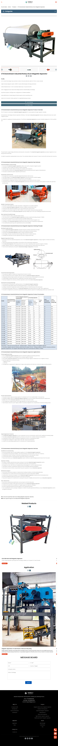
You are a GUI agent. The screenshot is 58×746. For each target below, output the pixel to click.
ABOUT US (15, 704)
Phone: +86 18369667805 (29, 698)
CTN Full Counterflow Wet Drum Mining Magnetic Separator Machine (17, 496)
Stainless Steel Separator (42, 708)
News (15, 725)
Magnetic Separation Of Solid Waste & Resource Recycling (16, 648)
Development (14, 708)
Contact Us (14, 732)
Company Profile (14, 707)
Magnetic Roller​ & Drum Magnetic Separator (42, 707)
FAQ (42, 726)
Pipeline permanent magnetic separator (43, 718)
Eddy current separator (42, 714)
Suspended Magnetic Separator (42, 710)
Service (42, 720)
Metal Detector (43, 712)
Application (14, 720)
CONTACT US (14, 729)
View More (4, 563)
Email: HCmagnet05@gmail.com (29, 701)
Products (14, 7)
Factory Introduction (15, 710)
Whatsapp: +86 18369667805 (29, 700)
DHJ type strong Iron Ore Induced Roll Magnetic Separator (15, 498)
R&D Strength (42, 723)
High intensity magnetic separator (42, 716)
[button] (29, 444)
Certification (14, 712)
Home (9, 7)
